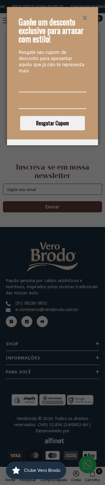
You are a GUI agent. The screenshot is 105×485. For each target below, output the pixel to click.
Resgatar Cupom (52, 123)
